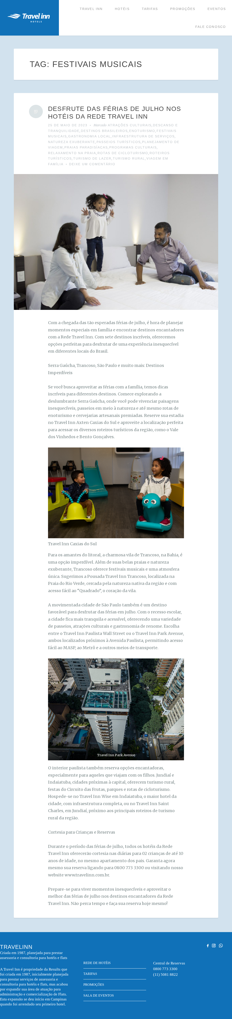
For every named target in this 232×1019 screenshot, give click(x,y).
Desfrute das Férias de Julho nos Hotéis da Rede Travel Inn (114, 112)
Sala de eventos (98, 995)
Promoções (182, 9)
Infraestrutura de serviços (143, 136)
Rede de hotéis (97, 963)
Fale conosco (210, 27)
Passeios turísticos (119, 142)
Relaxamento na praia (72, 153)
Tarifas (150, 9)
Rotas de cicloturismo (122, 153)
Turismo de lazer (92, 158)
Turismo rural (129, 158)
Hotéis (122, 9)
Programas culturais (133, 147)
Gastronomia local (89, 136)
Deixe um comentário (92, 164)
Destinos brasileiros (104, 131)
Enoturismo (142, 131)
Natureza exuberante (71, 142)
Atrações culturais (130, 125)
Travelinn (28, 17)
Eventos (217, 9)
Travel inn (91, 9)
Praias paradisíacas (86, 147)
